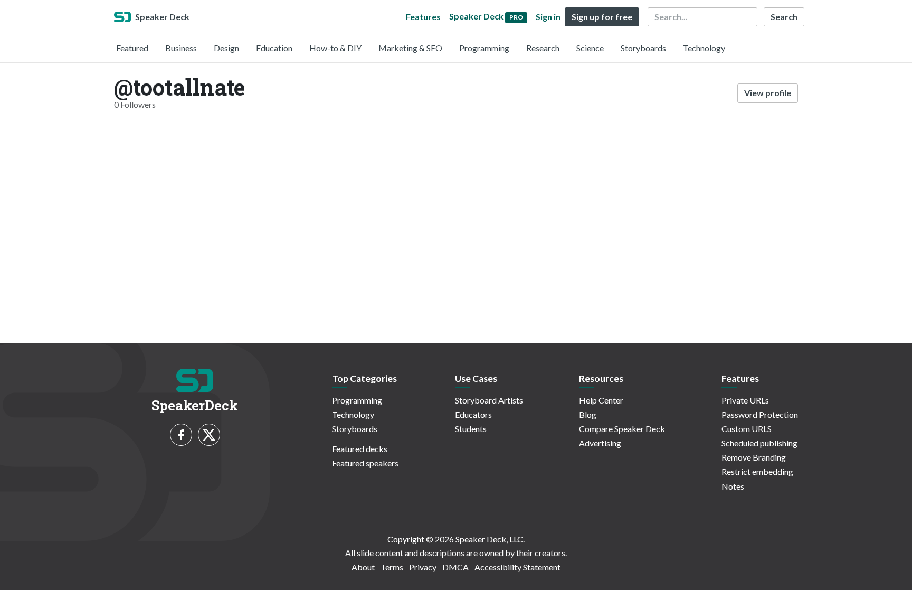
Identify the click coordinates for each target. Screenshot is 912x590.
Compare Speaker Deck (622, 429)
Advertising (600, 443)
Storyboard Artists (489, 400)
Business (181, 48)
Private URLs (745, 400)
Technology (704, 48)
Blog (587, 414)
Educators (473, 414)
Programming (484, 48)
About (363, 567)
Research (542, 48)
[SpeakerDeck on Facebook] (181, 435)
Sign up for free (602, 17)
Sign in (548, 17)
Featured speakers (365, 463)
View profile (767, 93)
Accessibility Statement (517, 567)
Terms (392, 567)
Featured (132, 48)
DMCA (455, 567)
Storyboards (643, 48)
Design (226, 48)
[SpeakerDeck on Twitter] (209, 435)
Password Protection (759, 414)
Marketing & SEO (410, 48)
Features (423, 17)
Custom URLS (746, 429)
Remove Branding (753, 457)
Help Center (601, 400)
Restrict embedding (757, 471)
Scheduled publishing (759, 443)
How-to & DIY (335, 48)
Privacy (422, 567)
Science (590, 48)
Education (274, 48)
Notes (732, 486)
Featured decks (359, 449)
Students (471, 429)
